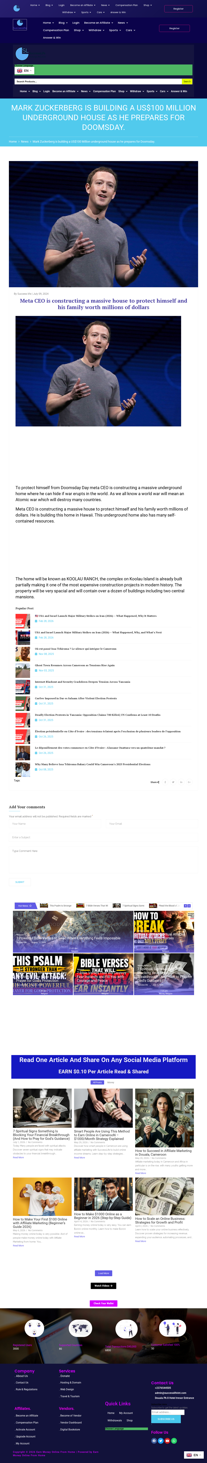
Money (141, 965)
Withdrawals (115, 1420)
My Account (126, 1413)
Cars (129, 30)
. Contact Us (21, 1382)
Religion (19, 935)
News (121, 23)
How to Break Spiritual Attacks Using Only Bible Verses (161, 936)
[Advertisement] (103, 455)
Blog (62, 23)
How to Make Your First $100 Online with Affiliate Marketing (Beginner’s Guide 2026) (40, 1223)
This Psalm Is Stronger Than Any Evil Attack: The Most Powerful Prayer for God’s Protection (41, 977)
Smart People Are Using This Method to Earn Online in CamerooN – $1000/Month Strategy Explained (102, 1135)
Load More (103, 1273)
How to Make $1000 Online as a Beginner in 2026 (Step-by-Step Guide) (102, 1216)
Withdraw (95, 30)
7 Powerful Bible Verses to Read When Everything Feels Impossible (68, 938)
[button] (48, 23)
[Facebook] (154, 1441)
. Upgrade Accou (24, 1436)
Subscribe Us (166, 1419)
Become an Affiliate (97, 23)
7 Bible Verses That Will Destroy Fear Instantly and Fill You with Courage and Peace (101, 977)
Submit (19, 882)
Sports (113, 30)
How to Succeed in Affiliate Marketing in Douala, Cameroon (163, 1152)
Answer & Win (52, 38)
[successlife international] (16, 8)
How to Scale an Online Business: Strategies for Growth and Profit (160, 1220)
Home (47, 23)
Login (75, 23)
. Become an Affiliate (26, 1415)
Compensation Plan (56, 30)
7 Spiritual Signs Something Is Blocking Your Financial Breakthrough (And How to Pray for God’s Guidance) (164, 975)
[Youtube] (167, 1441)
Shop (77, 30)
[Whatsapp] (174, 1441)
